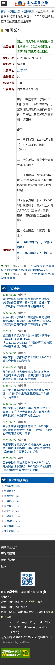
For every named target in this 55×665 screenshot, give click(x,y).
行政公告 (12, 485)
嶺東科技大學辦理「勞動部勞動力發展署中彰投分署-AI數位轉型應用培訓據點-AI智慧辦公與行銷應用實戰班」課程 (27, 320)
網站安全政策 (9, 547)
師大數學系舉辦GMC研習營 (27, 276)
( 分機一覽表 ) (36, 602)
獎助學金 (11, 495)
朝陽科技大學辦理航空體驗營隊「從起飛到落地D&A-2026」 (27, 268)
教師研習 (11, 511)
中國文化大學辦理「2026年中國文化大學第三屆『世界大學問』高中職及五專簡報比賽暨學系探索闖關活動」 (26, 411)
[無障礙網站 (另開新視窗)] (27, 653)
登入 (3, 566)
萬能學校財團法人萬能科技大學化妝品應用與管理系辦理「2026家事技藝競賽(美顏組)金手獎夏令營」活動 (26, 448)
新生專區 (11, 506)
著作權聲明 (8, 553)
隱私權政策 (8, 560)
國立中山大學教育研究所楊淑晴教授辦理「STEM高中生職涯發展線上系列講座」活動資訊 (26, 393)
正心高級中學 (40, 637)
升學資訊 (11, 501)
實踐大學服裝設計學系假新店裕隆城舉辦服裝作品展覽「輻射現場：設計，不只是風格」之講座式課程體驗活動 (26, 302)
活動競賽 (12, 516)
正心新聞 (11, 531)
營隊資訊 (12, 521)
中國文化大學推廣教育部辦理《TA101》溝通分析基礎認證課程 (27, 359)
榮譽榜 (10, 491)
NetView (24, 642)
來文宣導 (12, 526)
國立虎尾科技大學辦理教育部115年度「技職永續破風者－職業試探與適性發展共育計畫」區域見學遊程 (26, 375)
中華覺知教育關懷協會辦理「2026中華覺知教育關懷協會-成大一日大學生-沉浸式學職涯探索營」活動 (27, 429)
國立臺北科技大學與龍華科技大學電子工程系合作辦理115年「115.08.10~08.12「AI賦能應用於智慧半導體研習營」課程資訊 (27, 340)
